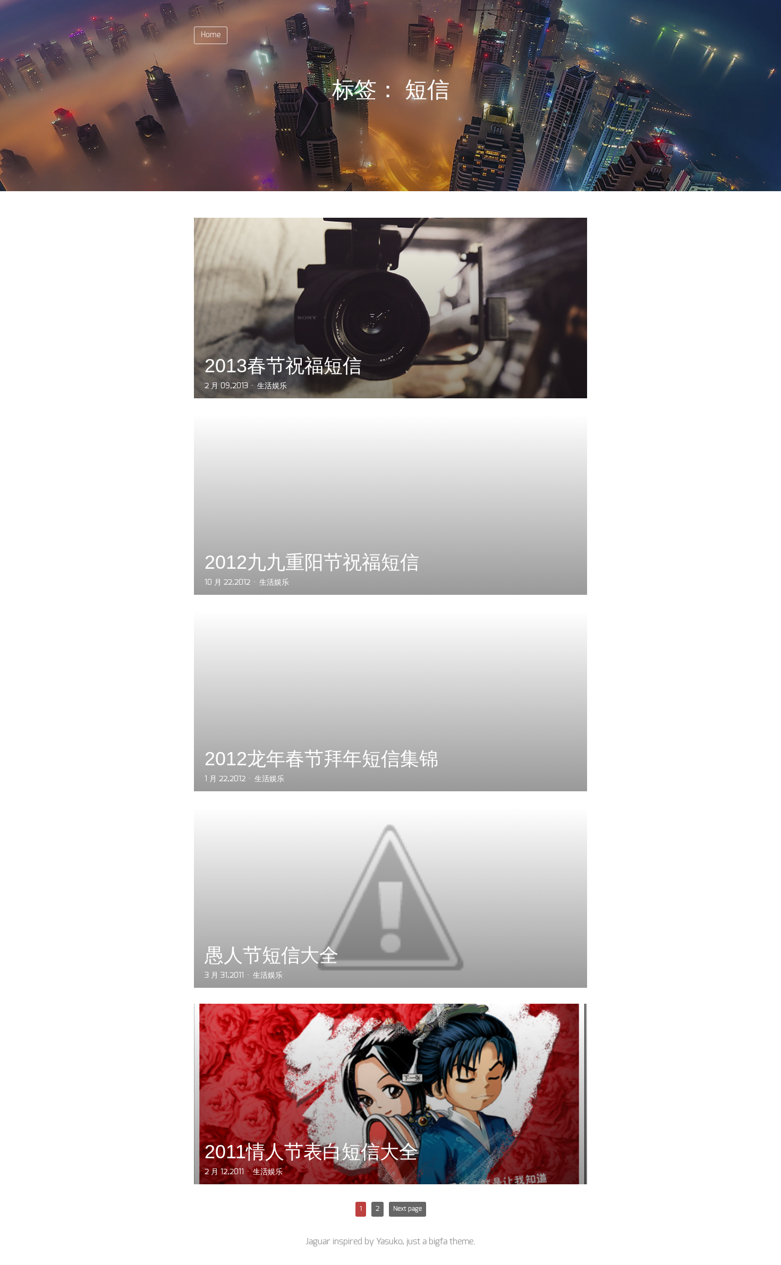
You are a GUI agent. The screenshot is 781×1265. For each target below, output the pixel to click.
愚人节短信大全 (271, 955)
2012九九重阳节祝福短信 (312, 562)
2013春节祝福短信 (283, 366)
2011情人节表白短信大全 (311, 1152)
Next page (407, 1209)
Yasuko (389, 1241)
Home (210, 35)
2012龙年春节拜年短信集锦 (321, 759)
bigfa (438, 1241)
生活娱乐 (272, 386)
